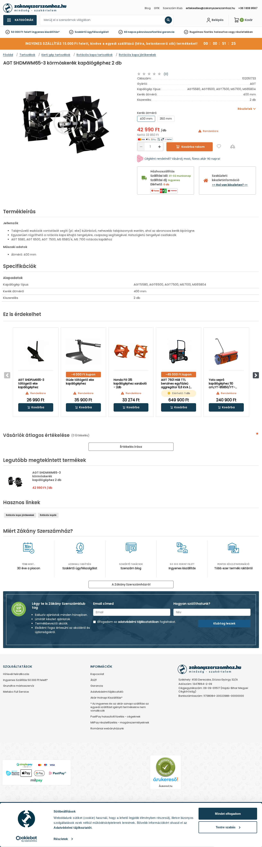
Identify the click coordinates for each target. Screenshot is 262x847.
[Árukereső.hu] (165, 767)
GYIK (157, 8)
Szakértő (81, 32)
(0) (166, 74)
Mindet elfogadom (228, 813)
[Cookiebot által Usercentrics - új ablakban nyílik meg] (26, 839)
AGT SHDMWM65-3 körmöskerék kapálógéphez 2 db (46, 476)
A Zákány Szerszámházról (131, 584)
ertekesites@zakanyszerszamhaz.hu (210, 8)
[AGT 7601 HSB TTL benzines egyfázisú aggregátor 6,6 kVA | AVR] (178, 352)
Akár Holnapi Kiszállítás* (106, 698)
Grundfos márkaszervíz (18, 686)
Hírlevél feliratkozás (16, 674)
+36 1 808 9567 (247, 8)
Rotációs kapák (48, 515)
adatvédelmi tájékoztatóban (138, 622)
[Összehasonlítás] (232, 146)
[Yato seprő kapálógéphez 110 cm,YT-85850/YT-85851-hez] (226, 352)
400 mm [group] (146, 119)
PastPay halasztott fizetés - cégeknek (115, 716)
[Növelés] (159, 146)
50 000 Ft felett (21, 32)
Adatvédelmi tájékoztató (106, 692)
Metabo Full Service (16, 692)
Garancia (96, 686)
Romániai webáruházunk (107, 728)
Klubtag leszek (224, 623)
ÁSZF (93, 680)
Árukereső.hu (165, 786)
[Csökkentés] (141, 146)
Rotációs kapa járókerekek (20, 515)
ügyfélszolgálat (98, 32)
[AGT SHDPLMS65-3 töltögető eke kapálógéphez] (35, 352)
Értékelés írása (131, 447)
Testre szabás (225, 827)
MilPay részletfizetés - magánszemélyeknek (119, 722)
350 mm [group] (166, 119)
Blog (148, 8)
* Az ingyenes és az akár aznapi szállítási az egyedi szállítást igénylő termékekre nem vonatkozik (119, 707)
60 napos (130, 32)
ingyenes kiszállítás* (46, 32)
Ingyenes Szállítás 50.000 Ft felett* (25, 680)
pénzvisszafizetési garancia (155, 32)
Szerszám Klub (173, 8)
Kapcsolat (97, 674)
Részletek (61, 839)
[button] (256, 375)
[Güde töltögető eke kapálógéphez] (83, 352)
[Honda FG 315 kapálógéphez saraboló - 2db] (131, 352)
